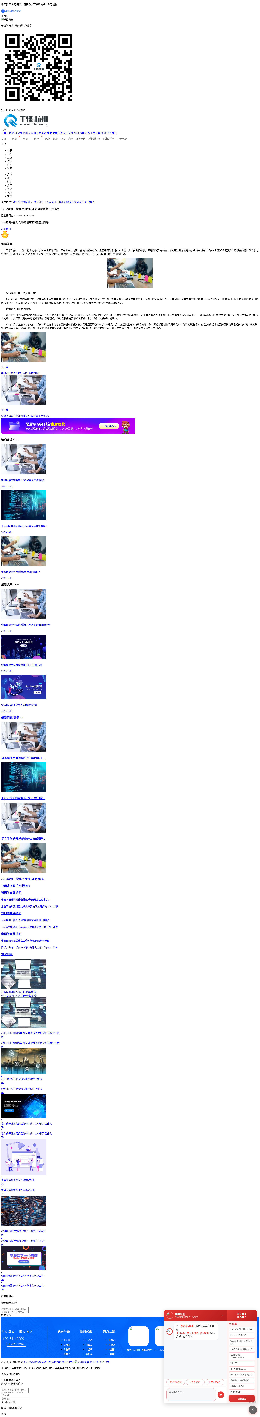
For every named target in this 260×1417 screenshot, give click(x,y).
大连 (9, 133)
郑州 (76, 133)
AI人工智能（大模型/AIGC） (241, 1349)
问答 (63, 138)
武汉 (71, 133)
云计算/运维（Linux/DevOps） (238, 1356)
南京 (49, 133)
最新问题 (7, 717)
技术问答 (38, 202)
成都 (19, 133)
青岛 (87, 133)
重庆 (92, 133)
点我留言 (242, 1399)
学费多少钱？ (195, 1382)
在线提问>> (23, 885)
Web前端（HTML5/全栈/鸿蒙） (241, 1342)
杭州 (25, 133)
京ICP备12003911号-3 (63, 1362)
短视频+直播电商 (237, 1386)
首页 (3, 138)
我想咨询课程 (176, 1382)
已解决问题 (8, 885)
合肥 (44, 133)
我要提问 (6, 229)
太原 (98, 133)
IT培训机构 (94, 138)
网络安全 (234, 1363)
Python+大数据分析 (238, 1335)
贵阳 (109, 133)
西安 (81, 133)
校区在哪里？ (215, 1382)
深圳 (65, 133)
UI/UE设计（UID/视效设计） (241, 1375)
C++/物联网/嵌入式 (238, 1369)
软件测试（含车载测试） (240, 1380)
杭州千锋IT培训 (21, 202)
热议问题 (7, 954)
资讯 (70, 138)
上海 (60, 133)
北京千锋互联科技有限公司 (36, 1362)
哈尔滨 (37, 133)
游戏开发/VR (235, 1392)
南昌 (114, 133)
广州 (14, 133)
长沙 (30, 133)
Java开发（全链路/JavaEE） (242, 1329)
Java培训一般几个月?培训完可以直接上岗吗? (70, 202)
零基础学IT (108, 138)
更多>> (17, 717)
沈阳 (103, 133)
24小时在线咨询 (16, 1344)
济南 (54, 133)
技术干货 (80, 138)
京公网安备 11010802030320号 (93, 1362)
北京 (3, 133)
